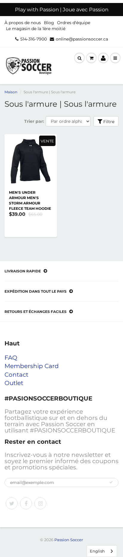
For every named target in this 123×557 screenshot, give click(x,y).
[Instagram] (40, 503)
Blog (49, 22)
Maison (10, 92)
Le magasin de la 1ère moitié (35, 28)
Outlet (13, 383)
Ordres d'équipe (73, 22)
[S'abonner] (111, 482)
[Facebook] (26, 503)
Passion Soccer (68, 539)
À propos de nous (22, 22)
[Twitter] (12, 503)
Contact (16, 374)
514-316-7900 (33, 39)
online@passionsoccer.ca (82, 39)
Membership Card (31, 366)
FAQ (10, 357)
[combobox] (102, 551)
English (97, 551)
